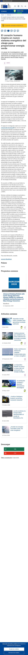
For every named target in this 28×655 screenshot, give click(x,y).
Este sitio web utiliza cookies (10, 643)
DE (2, 30)
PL (17, 30)
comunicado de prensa (7, 127)
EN (5, 30)
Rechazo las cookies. (14, 652)
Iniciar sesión (15, 6)
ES (8, 30)
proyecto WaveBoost (6, 259)
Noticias (9, 14)
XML (15, 449)
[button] (18, 6)
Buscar (21, 6)
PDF (15, 453)
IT (14, 30)
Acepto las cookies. (14, 649)
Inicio (2, 14)
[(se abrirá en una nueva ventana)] (6, 5)
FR (11, 30)
